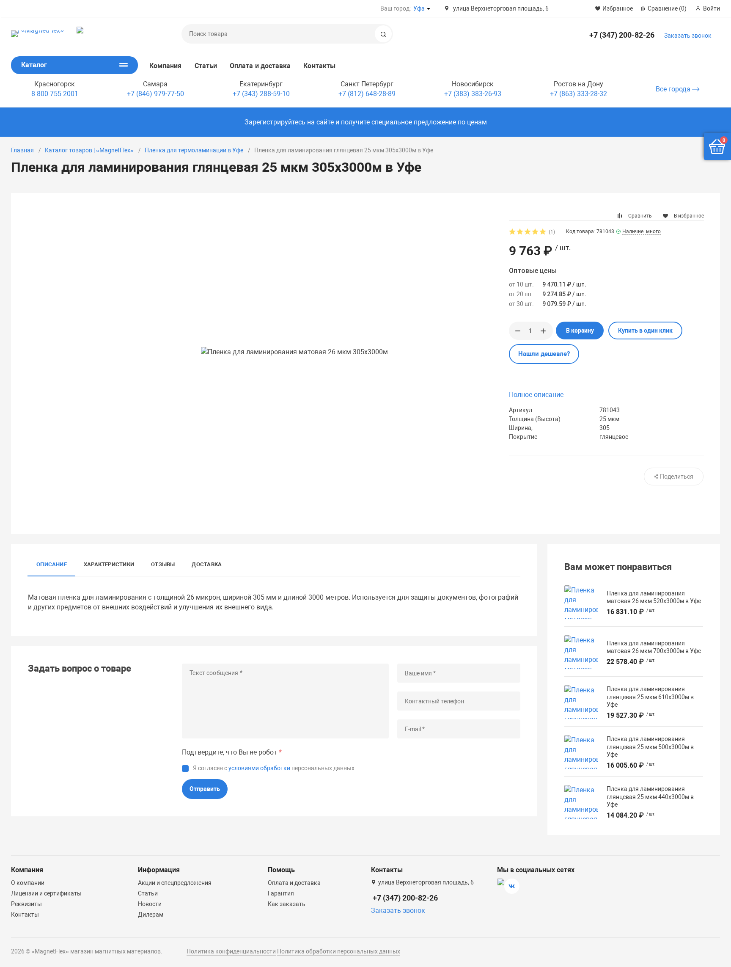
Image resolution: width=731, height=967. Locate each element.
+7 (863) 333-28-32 (578, 94)
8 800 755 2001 (54, 94)
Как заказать (286, 904)
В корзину (580, 330)
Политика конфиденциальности (231, 951)
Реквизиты (26, 904)
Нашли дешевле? (544, 354)
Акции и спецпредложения (175, 882)
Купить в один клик (645, 330)
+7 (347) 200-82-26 (621, 34)
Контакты (319, 66)
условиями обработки (259, 768)
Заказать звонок (688, 35)
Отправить (205, 788)
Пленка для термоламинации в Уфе (194, 150)
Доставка (207, 564)
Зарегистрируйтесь (275, 122)
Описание (51, 564)
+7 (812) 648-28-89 (367, 94)
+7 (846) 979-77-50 (155, 94)
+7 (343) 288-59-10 (261, 94)
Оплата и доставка (260, 66)
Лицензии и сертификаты (46, 893)
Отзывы (163, 564)
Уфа (419, 8)
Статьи (206, 66)
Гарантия (281, 893)
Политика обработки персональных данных (338, 951)
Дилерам (150, 914)
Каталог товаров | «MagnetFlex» (89, 150)
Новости (150, 904)
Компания (165, 66)
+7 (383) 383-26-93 (472, 94)
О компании (27, 882)
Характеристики (109, 564)
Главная (22, 150)
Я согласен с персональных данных (274, 768)
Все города (674, 89)
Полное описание (536, 395)
